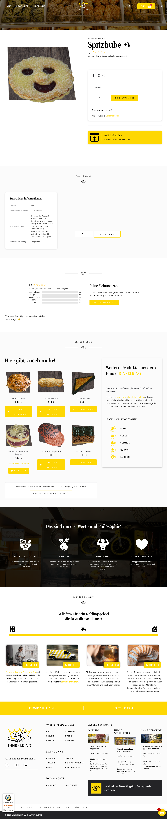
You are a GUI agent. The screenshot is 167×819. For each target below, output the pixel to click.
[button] (161, 6)
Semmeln (10, 672)
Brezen (18, 672)
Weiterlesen (20, 471)
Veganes (69, 740)
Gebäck (50, 740)
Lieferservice (72, 767)
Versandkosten (112, 116)
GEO (31, 815)
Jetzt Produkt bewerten (104, 302)
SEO (24, 815)
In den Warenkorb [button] (85, 409)
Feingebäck (35, 242)
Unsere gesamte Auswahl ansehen (50, 493)
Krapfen (32, 672)
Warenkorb (71, 785)
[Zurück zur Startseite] (83, 6)
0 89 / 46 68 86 (124, 708)
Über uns (51, 758)
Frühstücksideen (72, 763)
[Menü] (12, 794)
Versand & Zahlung (50, 807)
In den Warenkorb (124, 98)
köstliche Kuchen (136, 397)
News (49, 767)
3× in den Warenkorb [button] (52, 464)
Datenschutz (28, 807)
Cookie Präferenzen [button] (76, 807)
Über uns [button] (39, 6)
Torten (69, 758)
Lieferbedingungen (69, 682)
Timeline (51, 763)
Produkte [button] (22, 6)
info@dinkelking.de (42, 708)
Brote (25, 672)
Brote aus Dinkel (120, 397)
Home (8, 6)
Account (51, 785)
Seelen (50, 736)
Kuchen (69, 736)
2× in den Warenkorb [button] (20, 411)
